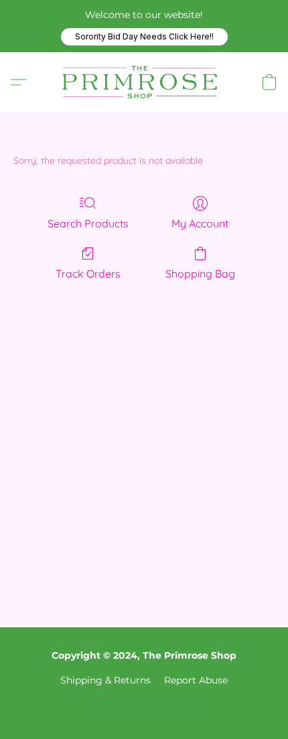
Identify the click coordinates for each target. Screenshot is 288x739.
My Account (199, 223)
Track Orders (88, 273)
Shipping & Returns (105, 680)
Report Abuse (196, 680)
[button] (144, 36)
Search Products (88, 223)
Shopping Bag (200, 273)
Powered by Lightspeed (144, 703)
